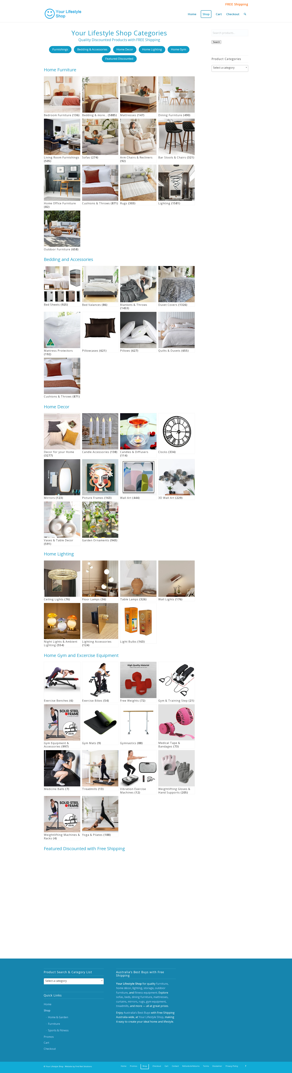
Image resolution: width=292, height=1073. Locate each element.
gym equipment (156, 1001)
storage (149, 988)
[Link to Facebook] (245, 1065)
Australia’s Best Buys (137, 1013)
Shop (47, 1010)
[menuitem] (192, 14)
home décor (123, 988)
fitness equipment (146, 992)
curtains (121, 1001)
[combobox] (230, 68)
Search (216, 42)
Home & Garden (58, 1017)
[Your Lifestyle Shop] (63, 14)
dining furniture (142, 997)
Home (47, 1004)
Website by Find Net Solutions (78, 1066)
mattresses (160, 997)
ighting (137, 988)
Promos (49, 1037)
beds (127, 997)
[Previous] (49, 891)
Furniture (54, 1024)
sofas (119, 997)
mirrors (132, 1001)
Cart (46, 1043)
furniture (162, 984)
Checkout (50, 1049)
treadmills (122, 1006)
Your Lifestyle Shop (151, 1017)
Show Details (80, 931)
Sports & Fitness (58, 1030)
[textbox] (230, 67)
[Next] (190, 891)
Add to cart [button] (58, 931)
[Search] (245, 14)
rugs (142, 1001)
